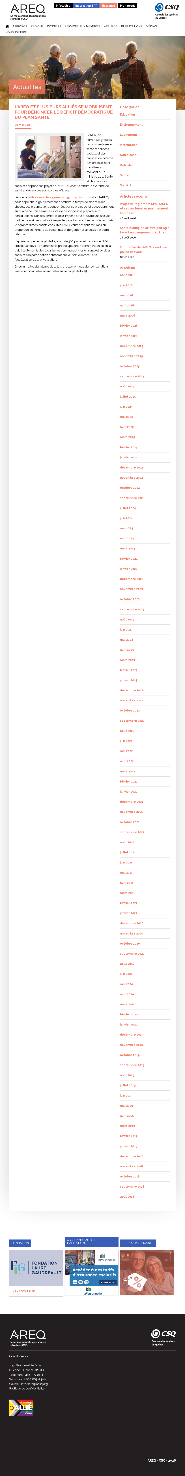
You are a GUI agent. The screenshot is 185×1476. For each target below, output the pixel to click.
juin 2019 (126, 1095)
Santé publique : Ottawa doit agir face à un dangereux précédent (144, 230)
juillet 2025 (128, 396)
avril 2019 (127, 1115)
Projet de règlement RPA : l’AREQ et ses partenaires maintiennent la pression (144, 208)
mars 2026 (127, 315)
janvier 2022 (128, 791)
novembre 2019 (131, 1045)
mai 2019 (126, 1105)
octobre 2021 (129, 822)
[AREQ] (28, 12)
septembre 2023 (132, 609)
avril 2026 (127, 305)
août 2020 (127, 963)
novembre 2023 (131, 589)
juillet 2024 (128, 508)
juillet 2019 (128, 1085)
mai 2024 (126, 528)
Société (126, 185)
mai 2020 (126, 984)
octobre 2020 (130, 943)
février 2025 (128, 447)
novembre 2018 (131, 1166)
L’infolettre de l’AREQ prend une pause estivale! (143, 250)
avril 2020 (127, 994)
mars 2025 (127, 437)
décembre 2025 (131, 346)
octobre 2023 (130, 599)
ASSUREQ (111, 26)
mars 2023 (127, 660)
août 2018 (127, 1196)
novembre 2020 (131, 933)
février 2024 (129, 558)
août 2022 (127, 731)
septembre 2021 (132, 832)
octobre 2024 (130, 487)
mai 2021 (126, 872)
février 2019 (128, 1136)
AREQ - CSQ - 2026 (162, 1460)
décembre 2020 (131, 923)
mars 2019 (127, 1126)
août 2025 (127, 386)
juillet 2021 (127, 852)
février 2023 (128, 670)
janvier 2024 (128, 569)
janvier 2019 (128, 1146)
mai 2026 (126, 295)
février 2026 (129, 325)
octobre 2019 (130, 1055)
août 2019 (127, 1075)
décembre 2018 (131, 1156)
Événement (128, 134)
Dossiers (54, 26)
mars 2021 (127, 893)
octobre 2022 (130, 710)
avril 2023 (127, 649)
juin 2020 (126, 974)
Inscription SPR (86, 5)
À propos (19, 26)
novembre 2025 (131, 356)
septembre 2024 (132, 498)
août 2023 (127, 619)
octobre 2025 (130, 366)
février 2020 (129, 1014)
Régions (37, 26)
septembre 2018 (132, 1186)
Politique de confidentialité (26, 1388)
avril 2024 (127, 538)
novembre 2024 (131, 477)
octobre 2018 (130, 1176)
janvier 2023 (128, 680)
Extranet (108, 5)
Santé (124, 175)
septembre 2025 (132, 376)
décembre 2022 (131, 690)
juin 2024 (126, 518)
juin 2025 (126, 406)
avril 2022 (127, 761)
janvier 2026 (128, 336)
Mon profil (127, 5)
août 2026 (127, 275)
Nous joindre (16, 32)
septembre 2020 (132, 953)
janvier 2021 (128, 913)
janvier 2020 (128, 1024)
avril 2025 (127, 427)
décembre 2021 (131, 801)
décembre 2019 (131, 1034)
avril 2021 (127, 883)
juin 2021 (126, 862)
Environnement (131, 124)
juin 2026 (126, 285)
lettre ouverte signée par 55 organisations (59, 197)
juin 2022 (126, 741)
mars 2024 (127, 548)
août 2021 (127, 842)
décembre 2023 (131, 579)
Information (128, 145)
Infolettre (63, 5)
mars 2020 (127, 1004)
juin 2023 (126, 629)
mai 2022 (126, 751)
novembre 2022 (131, 700)
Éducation (127, 114)
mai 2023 (126, 639)
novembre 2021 (131, 812)
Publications (131, 26)
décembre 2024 (131, 467)
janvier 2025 (128, 457)
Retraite (126, 165)
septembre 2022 (132, 720)
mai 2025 (126, 417)
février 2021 (128, 903)
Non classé (128, 155)
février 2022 (128, 781)
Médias (151, 26)
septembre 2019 (132, 1065)
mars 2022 (127, 771)
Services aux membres (82, 26)
